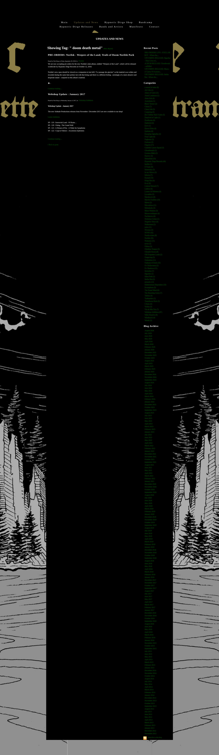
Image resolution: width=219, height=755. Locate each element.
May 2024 (148, 391)
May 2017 (148, 599)
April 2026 (149, 341)
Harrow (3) (149, 156)
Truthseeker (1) (150, 298)
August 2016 (149, 624)
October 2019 (150, 522)
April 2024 (149, 394)
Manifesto (136, 26)
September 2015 (150, 648)
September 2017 (150, 588)
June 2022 (148, 437)
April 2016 (149, 632)
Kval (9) (148, 183)
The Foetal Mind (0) (152, 290)
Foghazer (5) (149, 139)
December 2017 (150, 580)
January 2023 (149, 432)
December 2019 (150, 517)
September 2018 (150, 558)
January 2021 (149, 481)
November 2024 (150, 377)
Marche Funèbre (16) (152, 200)
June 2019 (148, 533)
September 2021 (150, 462)
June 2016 (148, 627)
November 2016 (150, 616)
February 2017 (150, 607)
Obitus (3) (148, 246)
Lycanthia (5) (149, 194)
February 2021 (150, 478)
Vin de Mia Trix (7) (152, 309)
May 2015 (148, 657)
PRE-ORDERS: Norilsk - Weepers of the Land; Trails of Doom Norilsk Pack (91, 55)
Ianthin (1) (148, 164)
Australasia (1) (150, 101)
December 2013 (150, 698)
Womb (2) (148, 320)
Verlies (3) (148, 307)
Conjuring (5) (149, 112)
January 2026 (149, 350)
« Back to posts (52, 145)
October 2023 (150, 407)
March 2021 (149, 476)
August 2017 (149, 591)
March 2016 (149, 635)
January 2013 (149, 728)
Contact (154, 26)
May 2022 (148, 440)
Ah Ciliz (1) (149, 90)
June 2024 (148, 388)
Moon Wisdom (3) (151, 211)
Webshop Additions (86, 100)
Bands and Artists (111, 26)
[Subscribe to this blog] (145, 738)
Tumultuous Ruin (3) (152, 301)
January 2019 (149, 547)
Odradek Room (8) (151, 252)
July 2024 (148, 385)
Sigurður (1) (149, 274)
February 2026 (150, 347)
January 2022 (149, 451)
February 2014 (150, 692)
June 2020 (148, 500)
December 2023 (150, 404)
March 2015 (149, 662)
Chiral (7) (148, 106)
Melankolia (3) (150, 208)
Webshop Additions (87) (153, 312)
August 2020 (149, 495)
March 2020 (149, 509)
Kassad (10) (149, 178)
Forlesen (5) (149, 142)
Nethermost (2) (150, 224)
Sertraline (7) (149, 271)
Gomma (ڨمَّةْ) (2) (151, 153)
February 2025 (150, 369)
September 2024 (150, 380)
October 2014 (150, 676)
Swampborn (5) (150, 287)
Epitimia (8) (149, 131)
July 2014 (148, 681)
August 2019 (149, 528)
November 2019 (150, 520)
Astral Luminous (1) (152, 96)
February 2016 (150, 637)
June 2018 (148, 563)
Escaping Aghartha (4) (153, 134)
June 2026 (148, 336)
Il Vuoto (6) (149, 167)
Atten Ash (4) (149, 98)
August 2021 (149, 465)
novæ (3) (148, 244)
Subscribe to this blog (155, 737)
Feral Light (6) (150, 137)
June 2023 (148, 418)
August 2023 (149, 413)
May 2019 (148, 536)
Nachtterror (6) (150, 216)
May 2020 (148, 503)
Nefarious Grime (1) (152, 219)
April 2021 (149, 473)
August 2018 (149, 561)
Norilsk (81, 61)
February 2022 (150, 448)
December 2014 (150, 670)
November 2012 (150, 733)
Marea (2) (148, 202)
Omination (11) (150, 260)
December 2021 (150, 454)
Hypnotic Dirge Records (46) (155, 161)
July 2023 (148, 415)
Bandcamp (145, 22)
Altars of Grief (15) (152, 93)
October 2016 (150, 618)
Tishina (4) (148, 296)
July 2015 (148, 651)
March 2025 (149, 366)
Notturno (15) (150, 241)
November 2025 (150, 355)
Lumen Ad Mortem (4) (153, 191)
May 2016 (148, 629)
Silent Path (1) (150, 276)
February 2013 (150, 725)
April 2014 (149, 687)
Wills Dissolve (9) (151, 315)
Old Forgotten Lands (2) (153, 255)
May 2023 (148, 421)
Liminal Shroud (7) (151, 186)
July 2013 (148, 712)
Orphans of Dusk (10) (152, 263)
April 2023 (149, 424)
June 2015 (148, 654)
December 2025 (150, 352)
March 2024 (149, 396)
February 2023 (150, 429)
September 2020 (150, 492)
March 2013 (149, 722)
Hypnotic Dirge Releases (76, 26)
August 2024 (149, 383)
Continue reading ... (55, 89)
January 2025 (149, 372)
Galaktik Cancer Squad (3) (154, 148)
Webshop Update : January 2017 (66, 94)
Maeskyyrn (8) (150, 197)
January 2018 (149, 577)
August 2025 (149, 361)
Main (64, 22)
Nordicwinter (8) (151, 235)
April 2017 (149, 602)
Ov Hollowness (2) (151, 265)
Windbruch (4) (150, 318)
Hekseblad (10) (150, 159)
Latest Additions (54, 117)
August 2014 (149, 679)
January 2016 (149, 640)
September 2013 (150, 706)
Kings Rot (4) (150, 180)
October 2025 (150, 358)
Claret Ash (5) (150, 109)
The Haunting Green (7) (153, 293)
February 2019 (150, 544)
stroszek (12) (149, 282)
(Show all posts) (108, 48)
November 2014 (150, 673)
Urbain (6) (148, 304)
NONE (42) (149, 233)
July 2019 (148, 531)
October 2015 (150, 646)
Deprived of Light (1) (152, 117)
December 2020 (150, 484)
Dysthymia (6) (150, 120)
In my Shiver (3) (150, 172)
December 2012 (150, 731)
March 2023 (149, 426)
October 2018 (150, 555)
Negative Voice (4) (151, 222)
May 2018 (148, 566)
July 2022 (148, 435)
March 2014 (149, 690)
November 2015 (150, 643)
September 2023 (150, 410)
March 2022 (149, 446)
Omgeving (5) (150, 257)
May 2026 (148, 339)
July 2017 (148, 594)
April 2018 (149, 569)
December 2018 (150, 550)
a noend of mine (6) (152, 87)
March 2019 (149, 542)
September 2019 (150, 525)
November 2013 (150, 701)
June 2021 (148, 468)
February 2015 (150, 665)
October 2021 (150, 459)
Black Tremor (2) (151, 104)
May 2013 (148, 717)
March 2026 (149, 344)
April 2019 (149, 539)
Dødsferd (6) (149, 123)
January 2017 (149, 610)
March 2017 (149, 605)
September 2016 (150, 621)
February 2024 (150, 399)
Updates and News (86, 22)
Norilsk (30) (149, 238)
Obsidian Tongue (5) (152, 249)
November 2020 (150, 487)
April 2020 (149, 506)
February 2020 (150, 511)
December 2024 (150, 374)
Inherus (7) (149, 175)
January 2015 (149, 668)
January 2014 (149, 695)
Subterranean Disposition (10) (155, 285)
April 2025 (149, 363)
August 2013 (149, 709)
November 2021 (150, 457)
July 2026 (148, 333)
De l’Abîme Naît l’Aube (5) (155, 115)
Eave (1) (148, 126)
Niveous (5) (149, 230)
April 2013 (149, 720)
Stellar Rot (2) (150, 279)
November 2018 (150, 553)
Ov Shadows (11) (151, 268)
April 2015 (149, 659)
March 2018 (149, 572)
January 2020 (149, 514)
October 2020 (150, 489)
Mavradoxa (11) (150, 205)
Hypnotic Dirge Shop (118, 22)
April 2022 (149, 443)
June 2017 (148, 596)
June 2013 (148, 714)
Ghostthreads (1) (151, 150)
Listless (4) (149, 189)
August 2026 (149, 330)
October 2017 (150, 585)
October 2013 (150, 703)
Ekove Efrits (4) (150, 128)
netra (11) (148, 227)
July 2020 (148, 498)
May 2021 (148, 470)
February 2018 (150, 574)
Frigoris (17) (149, 145)
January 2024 (149, 402)
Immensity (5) (150, 170)
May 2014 (148, 684)
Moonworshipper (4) (152, 213)
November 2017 (150, 583)
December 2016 (150, 613)
